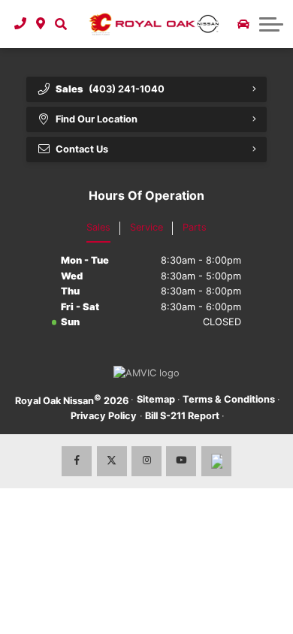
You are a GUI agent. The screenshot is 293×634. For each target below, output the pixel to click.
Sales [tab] (98, 227)
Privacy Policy (104, 415)
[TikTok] (216, 461)
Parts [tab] (195, 227)
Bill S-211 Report (182, 415)
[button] (60, 24)
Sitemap (156, 399)
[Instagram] (146, 461)
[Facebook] (77, 461)
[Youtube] (181, 461)
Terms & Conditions (229, 399)
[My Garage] (243, 24)
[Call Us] (21, 24)
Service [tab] (146, 227)
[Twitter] (112, 461)
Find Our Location (96, 119)
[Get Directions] (41, 24)
